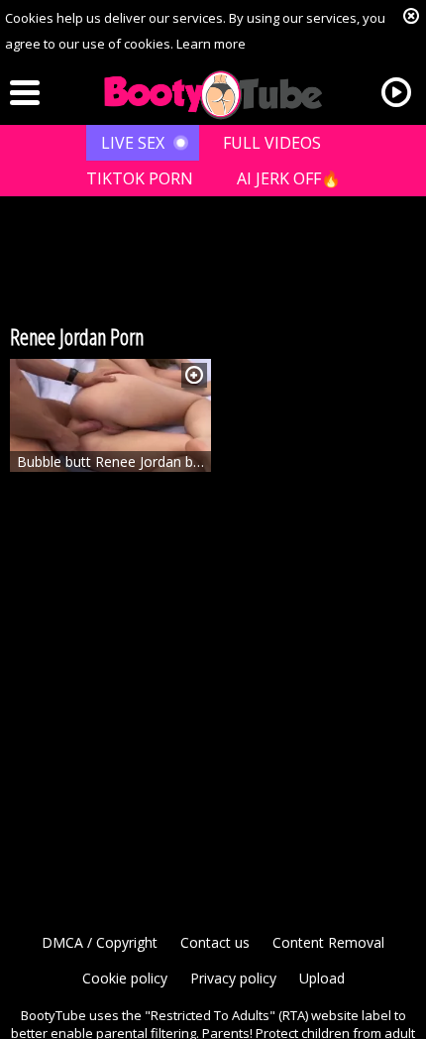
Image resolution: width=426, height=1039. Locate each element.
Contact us (215, 942)
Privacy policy (233, 978)
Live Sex (132, 143)
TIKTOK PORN (139, 178)
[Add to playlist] (194, 375)
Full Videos (272, 143)
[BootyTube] (213, 95)
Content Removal (328, 942)
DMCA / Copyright (100, 942)
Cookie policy (124, 978)
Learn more (211, 44)
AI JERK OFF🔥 (289, 178)
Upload (322, 978)
